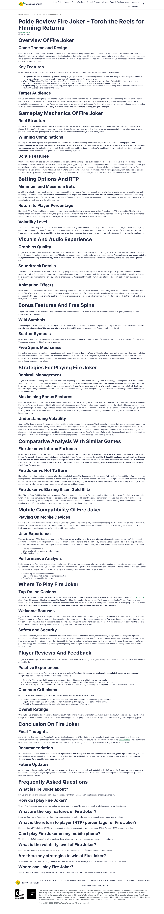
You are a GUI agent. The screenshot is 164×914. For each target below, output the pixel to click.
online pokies (124, 740)
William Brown (25, 32)
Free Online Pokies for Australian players (42, 14)
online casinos (138, 597)
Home (21, 14)
